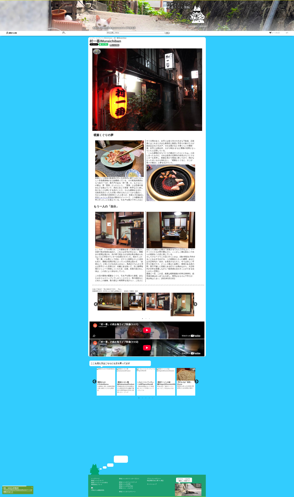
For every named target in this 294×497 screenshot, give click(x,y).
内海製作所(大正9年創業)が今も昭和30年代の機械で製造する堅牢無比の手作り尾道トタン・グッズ (125, 387)
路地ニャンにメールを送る (99, 482)
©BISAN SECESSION (193, 26)
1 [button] (142, 318)
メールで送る (115, 45)
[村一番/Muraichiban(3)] (134, 301)
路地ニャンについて (97, 480)
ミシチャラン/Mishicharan (104, 38)
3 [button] (149, 318)
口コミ (137, 478)
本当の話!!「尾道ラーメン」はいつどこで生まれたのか (166, 385)
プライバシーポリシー (154, 478)
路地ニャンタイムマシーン (127, 491)
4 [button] (149, 398)
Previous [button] (96, 304)
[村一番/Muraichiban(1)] (148, 89)
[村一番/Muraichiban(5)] (182, 304)
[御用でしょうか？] (147, 465)
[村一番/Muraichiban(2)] (109, 301)
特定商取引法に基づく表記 (155, 480)
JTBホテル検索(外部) (97, 490)
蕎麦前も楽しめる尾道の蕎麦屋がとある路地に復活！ (185, 385)
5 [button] (152, 398)
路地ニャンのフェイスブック (128, 482)
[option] (109, 301)
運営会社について (96, 484)
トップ (92, 38)
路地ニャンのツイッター (126, 478)
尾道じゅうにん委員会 (104, 197)
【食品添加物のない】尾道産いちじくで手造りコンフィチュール (145, 386)
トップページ (95, 478)
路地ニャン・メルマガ (126, 488)
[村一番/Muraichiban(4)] (158, 301)
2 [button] (146, 318)
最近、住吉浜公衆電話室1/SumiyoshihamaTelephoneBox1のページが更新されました (17, 493)
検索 (167, 32)
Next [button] (195, 304)
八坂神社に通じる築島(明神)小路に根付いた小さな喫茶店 (106, 386)
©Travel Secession (202, 26)
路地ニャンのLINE (124, 484)
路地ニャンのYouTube (126, 486)
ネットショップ (152, 484)
